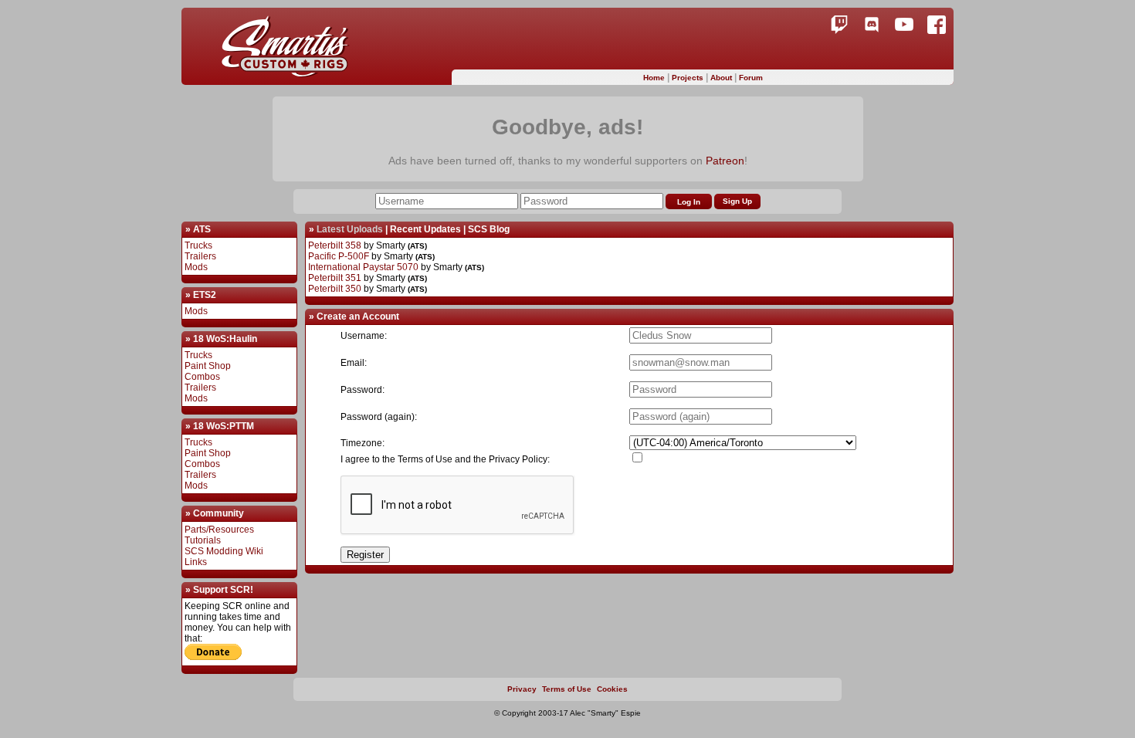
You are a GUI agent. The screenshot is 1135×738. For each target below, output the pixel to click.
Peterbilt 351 (334, 278)
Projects (689, 77)
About (722, 77)
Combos (202, 376)
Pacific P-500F (338, 256)
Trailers (200, 256)
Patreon (725, 160)
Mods (196, 267)
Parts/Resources (219, 529)
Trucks (198, 245)
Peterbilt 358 (334, 245)
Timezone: (362, 443)
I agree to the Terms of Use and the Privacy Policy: (445, 459)
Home (655, 77)
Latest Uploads (350, 229)
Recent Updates (425, 229)
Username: (363, 335)
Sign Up (737, 201)
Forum (751, 77)
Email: (353, 362)
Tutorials (203, 540)
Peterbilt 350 (334, 288)
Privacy (522, 689)
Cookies (612, 689)
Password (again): (378, 416)
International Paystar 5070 (363, 267)
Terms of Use (566, 689)
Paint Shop (208, 366)
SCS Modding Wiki (224, 551)
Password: (362, 389)
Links (196, 562)
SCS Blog (489, 229)
